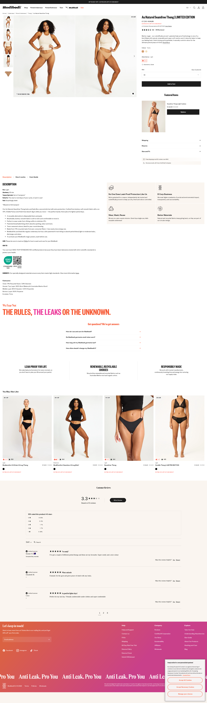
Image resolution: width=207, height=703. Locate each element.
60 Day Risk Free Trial (129, 645)
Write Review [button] (118, 500)
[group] (92, 498)
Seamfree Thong (110, 465)
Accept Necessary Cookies (185, 687)
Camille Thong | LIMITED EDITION (167, 465)
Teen (61, 8)
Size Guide (188, 637)
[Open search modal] (194, 7)
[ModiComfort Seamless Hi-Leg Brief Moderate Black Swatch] (54, 469)
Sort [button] (28, 542)
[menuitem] (73, 7)
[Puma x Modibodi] (73, 7)
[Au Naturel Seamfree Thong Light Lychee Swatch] (146, 51)
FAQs (26, 241)
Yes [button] (174, 560)
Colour (144, 48)
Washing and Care (190, 645)
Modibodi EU (12, 686)
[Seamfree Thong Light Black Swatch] (105, 469)
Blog (185, 649)
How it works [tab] (20, 177)
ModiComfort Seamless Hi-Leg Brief (66, 465)
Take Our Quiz (189, 630)
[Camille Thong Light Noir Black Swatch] (156, 469)
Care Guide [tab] (33, 177)
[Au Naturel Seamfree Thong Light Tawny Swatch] (143, 51)
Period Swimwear (51, 8)
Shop (26, 8)
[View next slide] (134, 56)
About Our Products (191, 641)
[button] (99, 613)
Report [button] (178, 560)
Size (143, 69)
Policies (34, 686)
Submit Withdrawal (128, 657)
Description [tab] (7, 177)
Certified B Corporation (162, 634)
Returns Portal (127, 653)
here (77, 273)
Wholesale (158, 649)
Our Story (157, 637)
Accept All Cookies (185, 680)
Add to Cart (171, 84)
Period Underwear (36, 8)
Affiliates (157, 645)
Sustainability (159, 641)
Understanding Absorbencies (194, 634)
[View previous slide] (15, 56)
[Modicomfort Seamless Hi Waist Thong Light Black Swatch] (4, 469)
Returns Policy (127, 649)
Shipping (125, 641)
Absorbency (145, 57)
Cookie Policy (186, 675)
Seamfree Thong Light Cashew (176, 104)
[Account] (198, 7)
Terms (26, 686)
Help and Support (128, 630)
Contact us (125, 634)
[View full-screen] (133, 93)
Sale (82, 8)
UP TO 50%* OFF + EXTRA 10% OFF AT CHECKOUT (103, 2)
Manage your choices (185, 694)
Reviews (157, 630)
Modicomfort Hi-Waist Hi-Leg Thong (15, 465)
